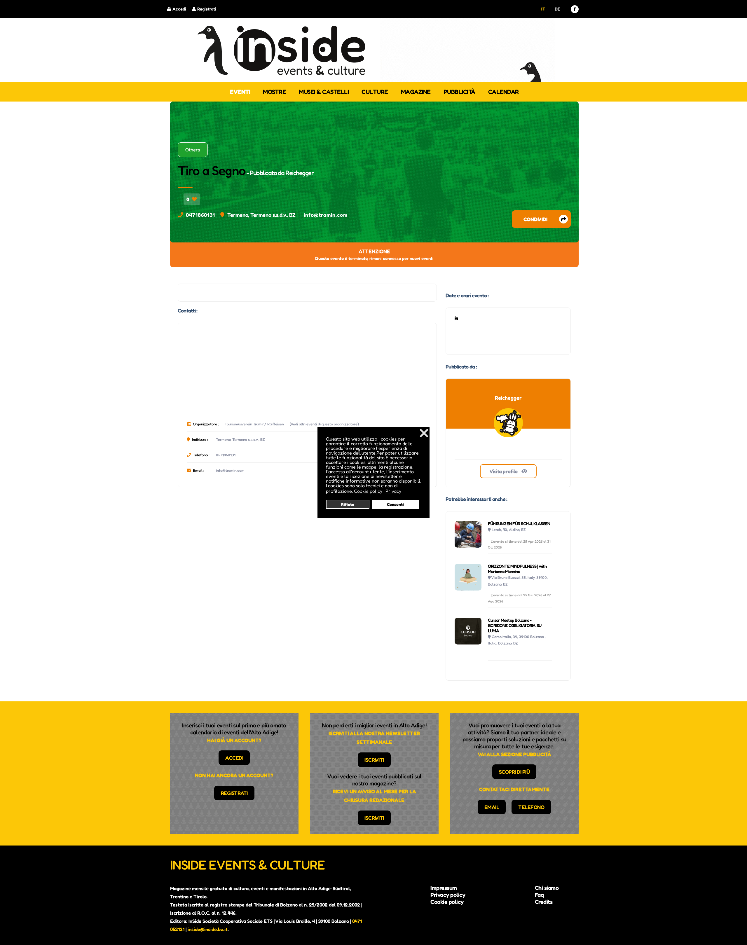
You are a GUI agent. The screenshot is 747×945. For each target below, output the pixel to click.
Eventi (240, 91)
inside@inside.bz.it (208, 929)
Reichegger (299, 173)
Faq (539, 894)
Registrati (206, 9)
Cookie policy (447, 901)
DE (557, 9)
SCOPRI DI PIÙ (514, 771)
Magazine (416, 91)
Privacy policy (447, 894)
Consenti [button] (395, 504)
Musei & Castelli (324, 91)
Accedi (179, 9)
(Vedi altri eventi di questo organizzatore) (324, 424)
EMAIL (491, 807)
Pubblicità (459, 91)
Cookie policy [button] (368, 491)
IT (543, 9)
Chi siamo (547, 887)
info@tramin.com (326, 215)
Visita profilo (504, 471)
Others (192, 150)
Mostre (274, 91)
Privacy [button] (393, 491)
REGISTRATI (234, 793)
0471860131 (200, 215)
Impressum (443, 887)
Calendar (503, 91)
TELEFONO (531, 807)
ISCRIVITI (374, 760)
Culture (375, 91)
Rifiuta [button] (347, 504)
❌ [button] (424, 433)
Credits (544, 901)
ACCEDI (234, 757)
